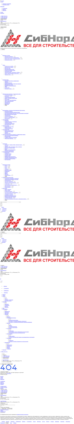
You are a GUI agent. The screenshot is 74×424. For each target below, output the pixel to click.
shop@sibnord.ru (3, 21)
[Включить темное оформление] (1, 28)
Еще (6, 105)
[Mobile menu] (1, 243)
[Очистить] (20, 202)
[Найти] (1, 204)
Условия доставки (3, 387)
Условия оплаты (3, 386)
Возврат (1, 388)
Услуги (1, 378)
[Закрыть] (1, 282)
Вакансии (2, 383)
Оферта (1, 410)
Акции (1, 377)
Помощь (2, 384)
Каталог (1, 376)
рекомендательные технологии (22, 414)
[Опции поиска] (1, 203)
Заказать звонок (3, 268)
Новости (2, 382)
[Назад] (6, 297)
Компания (2, 379)
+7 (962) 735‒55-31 (3, 390)
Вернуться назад (3, 373)
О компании (2, 381)
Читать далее (11, 418)
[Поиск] (1, 275)
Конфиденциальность (4, 409)
